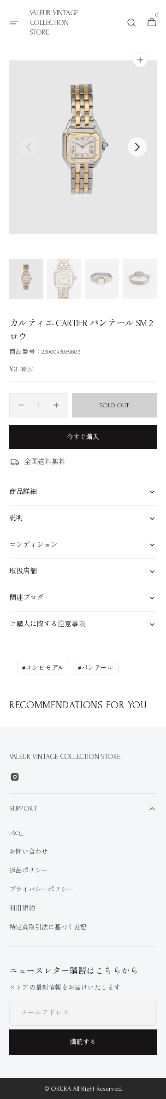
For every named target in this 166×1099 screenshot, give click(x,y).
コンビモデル (43, 667)
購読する (83, 1042)
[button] (14, 22)
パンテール (95, 667)
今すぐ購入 (83, 437)
